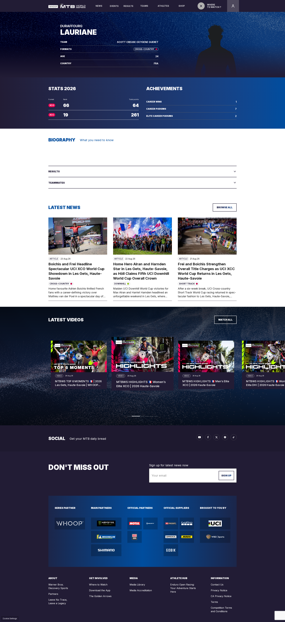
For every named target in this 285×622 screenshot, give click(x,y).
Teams (144, 6)
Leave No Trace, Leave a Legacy (57, 601)
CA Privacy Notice (221, 596)
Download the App (99, 590)
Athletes (163, 6)
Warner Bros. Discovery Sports (58, 586)
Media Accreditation (141, 590)
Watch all (225, 319)
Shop (182, 6)
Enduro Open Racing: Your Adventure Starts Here (183, 588)
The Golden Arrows (100, 596)
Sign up (226, 475)
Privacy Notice (219, 590)
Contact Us (217, 584)
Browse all (225, 207)
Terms (214, 601)
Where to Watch (98, 584)
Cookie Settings (10, 618)
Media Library (137, 584)
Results (128, 6)
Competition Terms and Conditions (221, 609)
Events (114, 6)
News (99, 6)
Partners (53, 593)
